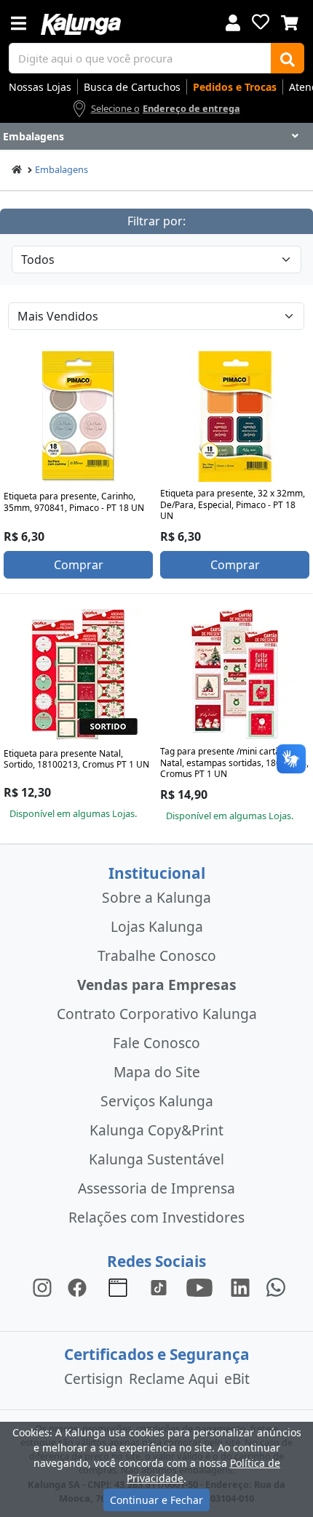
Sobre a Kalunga (156, 897)
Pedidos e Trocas (235, 87)
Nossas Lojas (40, 87)
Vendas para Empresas (157, 984)
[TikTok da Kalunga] (158, 1286)
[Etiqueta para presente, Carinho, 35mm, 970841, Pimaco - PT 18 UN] (78, 416)
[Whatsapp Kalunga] (276, 1286)
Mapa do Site (157, 1072)
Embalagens (61, 169)
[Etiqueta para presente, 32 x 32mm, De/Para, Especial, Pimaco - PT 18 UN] (235, 416)
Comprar (78, 565)
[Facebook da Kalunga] (80, 1286)
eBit (237, 1378)
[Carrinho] (289, 21)
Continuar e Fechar (156, 1500)
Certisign (93, 1378)
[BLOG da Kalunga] (240, 1286)
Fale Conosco (156, 1043)
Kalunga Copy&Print (156, 1130)
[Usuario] (233, 21)
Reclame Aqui (173, 1378)
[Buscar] (287, 58)
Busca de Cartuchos (132, 87)
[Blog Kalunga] (118, 1286)
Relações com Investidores (156, 1217)
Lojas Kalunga (157, 926)
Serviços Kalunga (156, 1101)
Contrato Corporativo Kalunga (157, 1013)
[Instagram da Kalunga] (42, 1286)
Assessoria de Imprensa (156, 1188)
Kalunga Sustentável (156, 1159)
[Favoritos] (260, 22)
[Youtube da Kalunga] (199, 1286)
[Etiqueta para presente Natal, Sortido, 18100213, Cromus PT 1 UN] (78, 674)
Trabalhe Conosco (157, 955)
